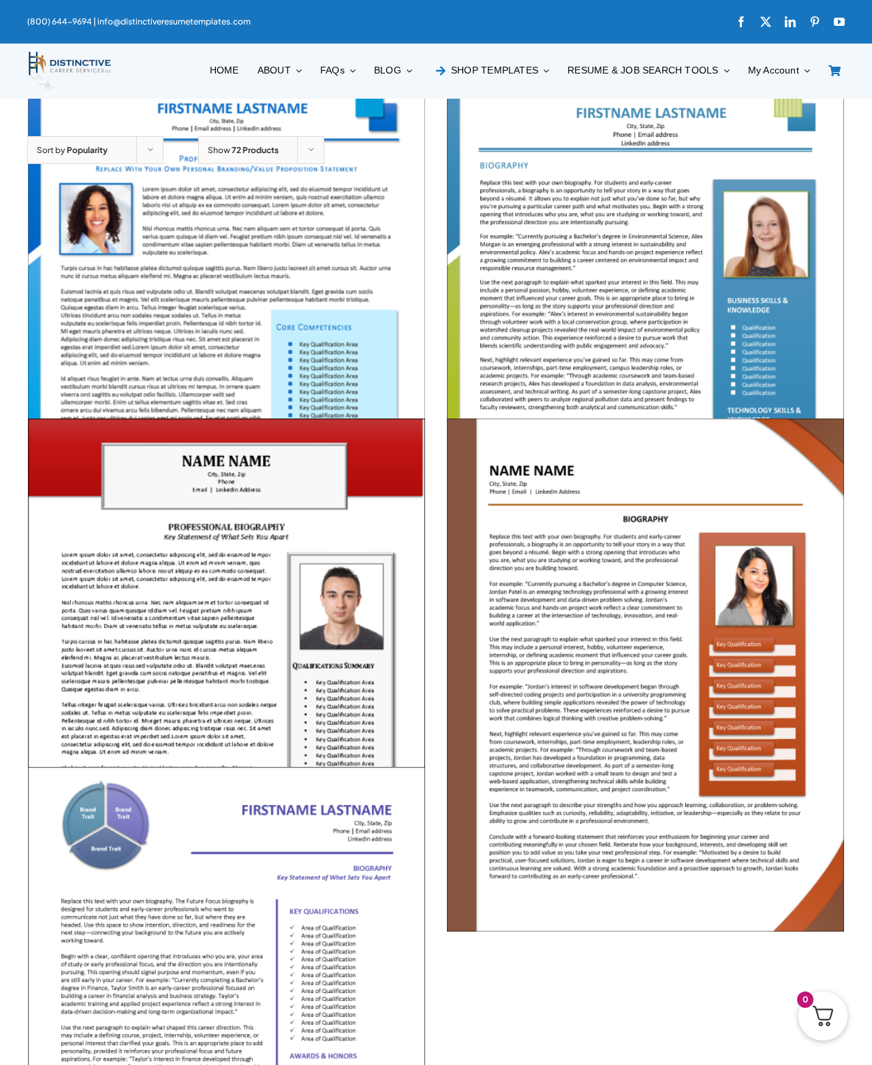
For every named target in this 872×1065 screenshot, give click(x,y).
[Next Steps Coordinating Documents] (226, 675)
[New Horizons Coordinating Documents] (226, 327)
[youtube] (839, 21)
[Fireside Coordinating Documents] (645, 675)
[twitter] (765, 21)
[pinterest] (814, 21)
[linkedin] (790, 21)
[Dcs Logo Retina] (69, 55)
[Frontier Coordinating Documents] (645, 327)
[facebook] (741, 21)
